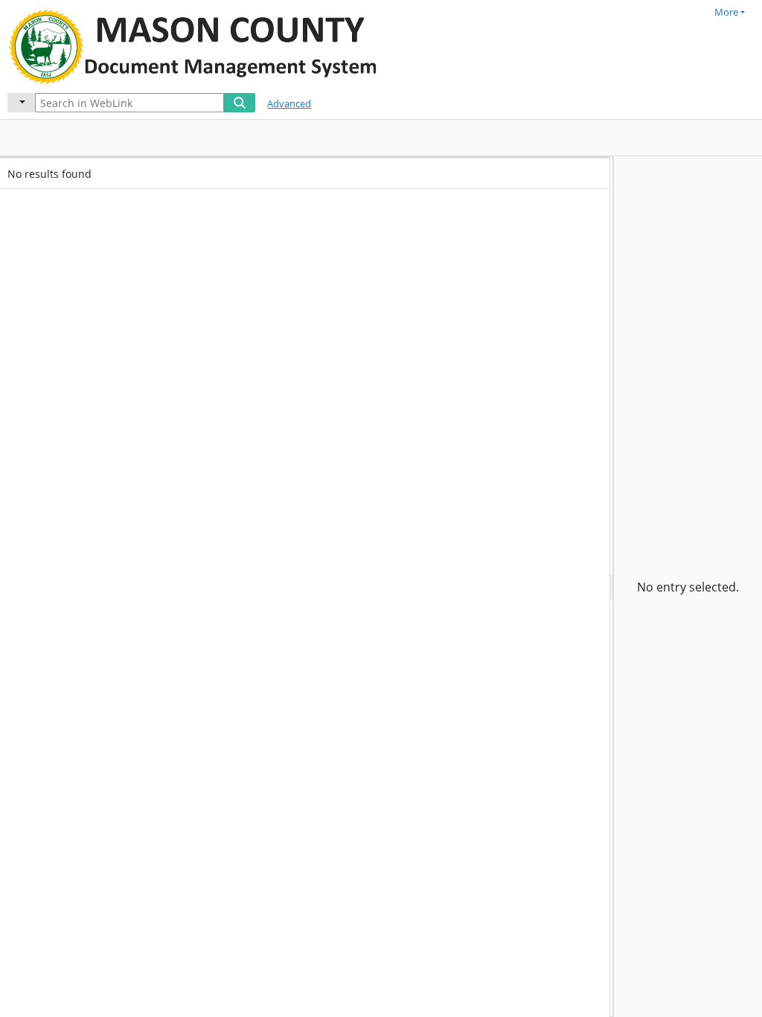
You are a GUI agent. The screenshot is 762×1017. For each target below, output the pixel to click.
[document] (688, 586)
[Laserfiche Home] (197, 44)
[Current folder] (21, 102)
